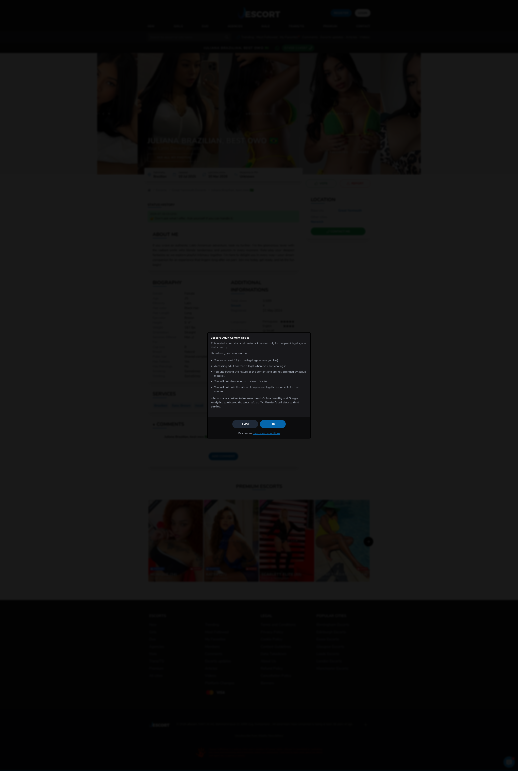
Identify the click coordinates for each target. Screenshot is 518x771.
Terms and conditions (266, 433)
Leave (245, 424)
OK (273, 424)
